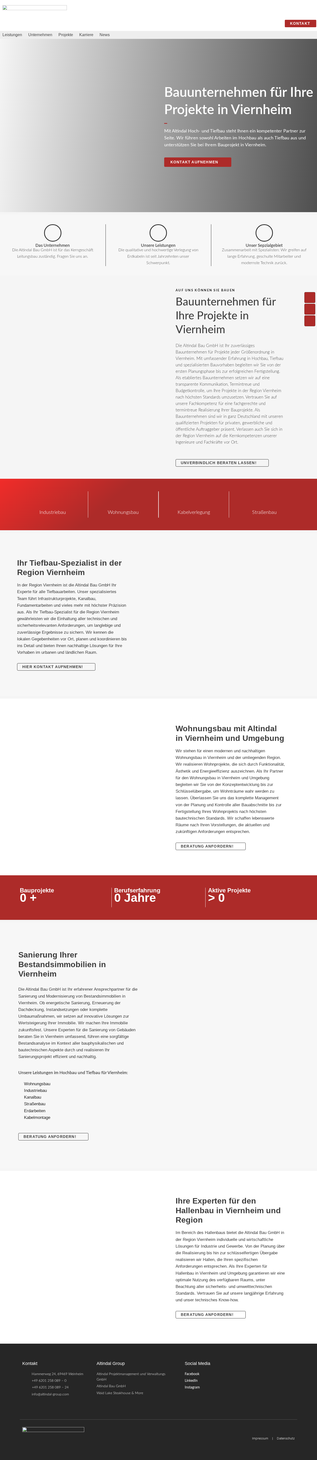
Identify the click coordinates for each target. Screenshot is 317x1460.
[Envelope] (309, 320)
